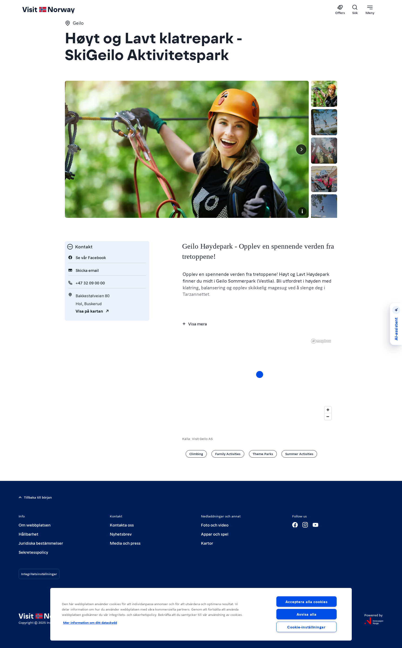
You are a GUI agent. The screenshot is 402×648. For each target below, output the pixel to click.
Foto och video (214, 524)
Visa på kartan (89, 311)
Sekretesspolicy (33, 552)
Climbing (196, 454)
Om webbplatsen (34, 524)
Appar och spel (214, 534)
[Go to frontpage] (56, 10)
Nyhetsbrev (121, 534)
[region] (201, 614)
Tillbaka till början (38, 497)
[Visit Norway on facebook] (295, 525)
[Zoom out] (328, 416)
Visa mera (197, 323)
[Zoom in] (328, 409)
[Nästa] (301, 149)
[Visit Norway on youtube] (315, 525)
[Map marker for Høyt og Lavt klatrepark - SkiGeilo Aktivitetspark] (259, 374)
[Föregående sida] (72, 149)
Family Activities (228, 454)
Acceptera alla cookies (306, 601)
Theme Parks (263, 454)
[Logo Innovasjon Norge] (373, 621)
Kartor (207, 543)
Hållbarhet (28, 534)
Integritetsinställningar (39, 574)
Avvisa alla (307, 614)
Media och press (125, 543)
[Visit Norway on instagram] (305, 525)
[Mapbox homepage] (321, 341)
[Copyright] (302, 211)
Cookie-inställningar (306, 626)
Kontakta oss (122, 524)
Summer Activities (299, 454)
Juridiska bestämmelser (41, 543)
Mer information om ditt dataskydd (90, 622)
